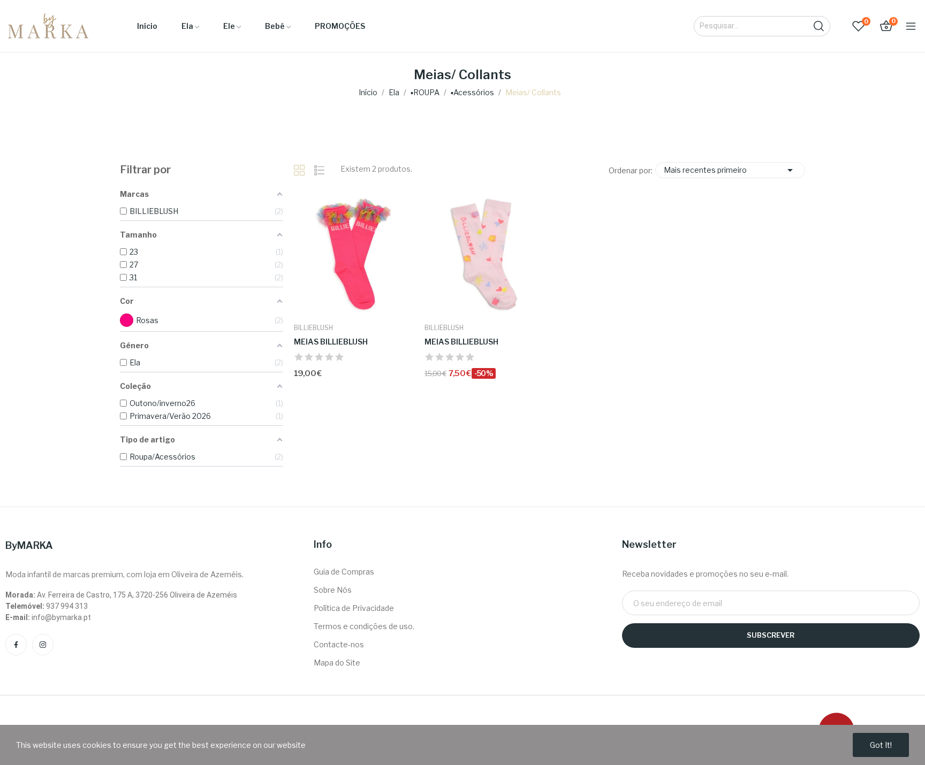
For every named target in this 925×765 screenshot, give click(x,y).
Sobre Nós (333, 589)
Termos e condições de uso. (364, 626)
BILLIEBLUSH (313, 328)
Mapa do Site (337, 662)
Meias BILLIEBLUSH (331, 341)
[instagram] (43, 644)
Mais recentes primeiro (730, 170)
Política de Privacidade (354, 608)
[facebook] (16, 644)
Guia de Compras (344, 571)
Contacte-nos (339, 644)
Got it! (881, 744)
